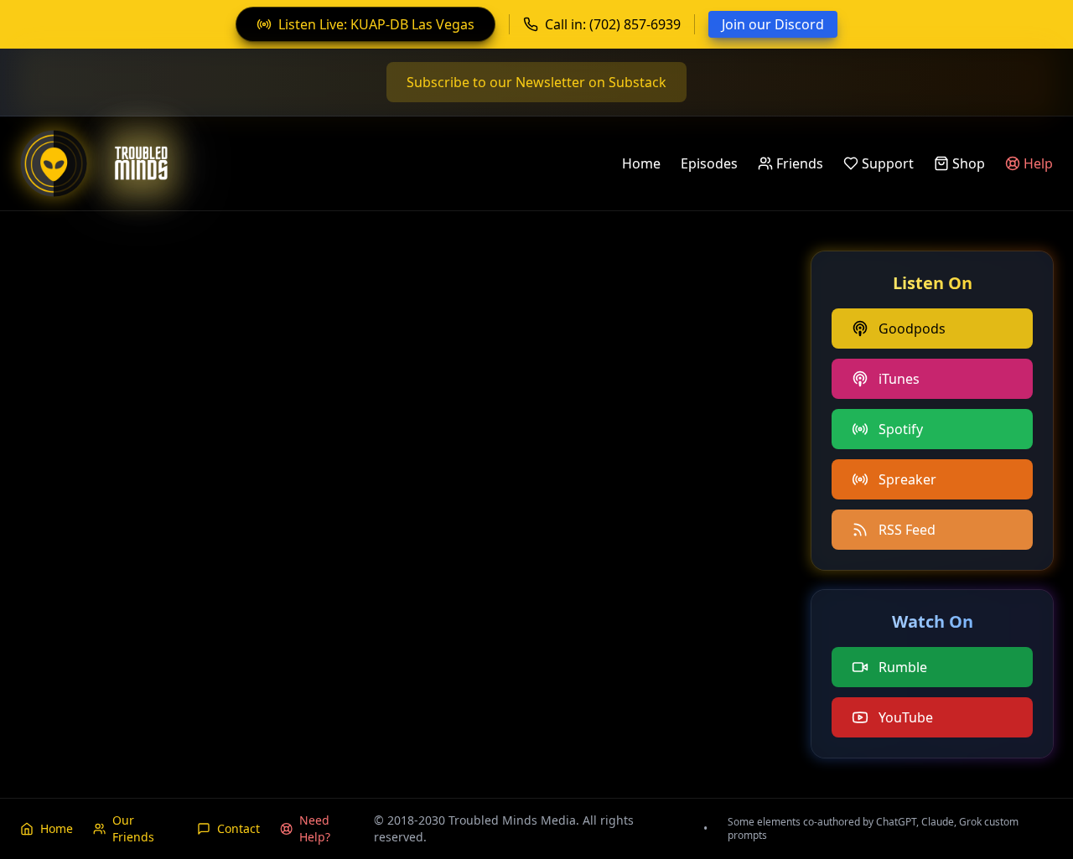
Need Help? (314, 828)
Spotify (901, 429)
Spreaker (907, 479)
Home (641, 163)
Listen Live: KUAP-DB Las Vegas (376, 24)
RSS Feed (907, 529)
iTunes (899, 379)
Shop (968, 163)
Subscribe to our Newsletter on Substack (536, 82)
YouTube (906, 717)
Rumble (903, 667)
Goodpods (912, 328)
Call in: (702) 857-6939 (613, 24)
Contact (238, 828)
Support (888, 163)
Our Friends (133, 828)
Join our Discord (773, 24)
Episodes (709, 163)
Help (1038, 163)
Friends (799, 163)
